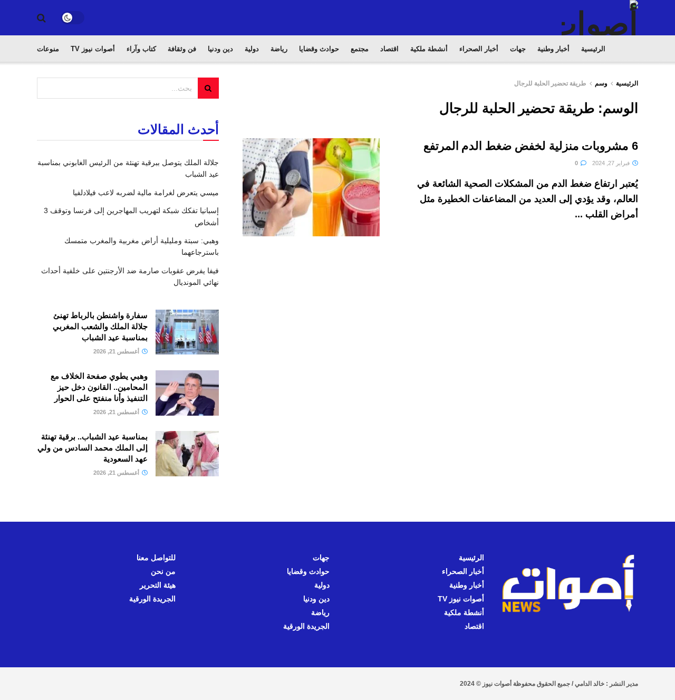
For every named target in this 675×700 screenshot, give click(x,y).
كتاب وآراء (141, 49)
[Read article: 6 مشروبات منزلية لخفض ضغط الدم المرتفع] (311, 187)
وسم (601, 83)
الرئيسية (593, 49)
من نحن (163, 571)
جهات (518, 49)
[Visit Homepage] (600, 17)
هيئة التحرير (158, 585)
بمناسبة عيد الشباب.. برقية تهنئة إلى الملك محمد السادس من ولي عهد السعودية (92, 447)
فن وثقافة (182, 49)
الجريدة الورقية (306, 626)
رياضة (279, 49)
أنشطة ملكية (429, 49)
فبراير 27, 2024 (611, 163)
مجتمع (360, 49)
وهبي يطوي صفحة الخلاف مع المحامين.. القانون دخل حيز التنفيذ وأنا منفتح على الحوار (99, 386)
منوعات (48, 49)
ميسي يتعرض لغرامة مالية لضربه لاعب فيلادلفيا (146, 192)
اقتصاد (389, 49)
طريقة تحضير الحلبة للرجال (550, 83)
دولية (252, 49)
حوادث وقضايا (319, 49)
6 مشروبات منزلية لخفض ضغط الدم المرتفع (530, 145)
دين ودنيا (220, 49)
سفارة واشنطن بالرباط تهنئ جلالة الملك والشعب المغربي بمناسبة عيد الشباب (100, 326)
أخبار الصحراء (478, 49)
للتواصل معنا (156, 557)
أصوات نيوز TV (93, 49)
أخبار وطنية (553, 49)
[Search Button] (41, 18)
